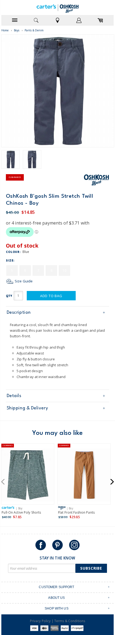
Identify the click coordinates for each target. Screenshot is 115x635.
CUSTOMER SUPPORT (56, 587)
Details (14, 396)
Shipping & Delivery (27, 408)
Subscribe (91, 568)
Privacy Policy (40, 621)
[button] (4, 481)
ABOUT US (56, 598)
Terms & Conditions (69, 621)
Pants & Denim (34, 30)
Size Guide (23, 281)
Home (5, 30)
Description (19, 312)
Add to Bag (51, 295)
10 (64, 270)
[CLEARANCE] (27, 476)
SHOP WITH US (56, 608)
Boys (17, 30)
